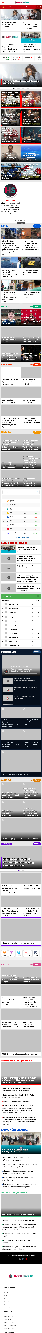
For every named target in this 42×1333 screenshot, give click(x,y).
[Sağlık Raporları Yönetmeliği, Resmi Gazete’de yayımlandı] (31, 410)
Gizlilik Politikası (9, 1317)
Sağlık (6, 1276)
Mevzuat (7, 1288)
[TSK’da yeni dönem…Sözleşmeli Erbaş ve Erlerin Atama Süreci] (11, 1006)
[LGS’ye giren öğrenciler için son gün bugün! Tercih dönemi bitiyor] (31, 14)
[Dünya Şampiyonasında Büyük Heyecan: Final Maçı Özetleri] (11, 709)
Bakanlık (6, 1279)
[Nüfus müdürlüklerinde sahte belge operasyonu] (11, 981)
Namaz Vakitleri (9, 1303)
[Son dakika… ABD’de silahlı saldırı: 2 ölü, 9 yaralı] (31, 262)
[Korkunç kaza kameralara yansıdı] (21, 758)
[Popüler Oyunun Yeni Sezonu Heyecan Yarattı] (31, 709)
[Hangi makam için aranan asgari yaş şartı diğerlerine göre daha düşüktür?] (8, 587)
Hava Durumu (8, 1297)
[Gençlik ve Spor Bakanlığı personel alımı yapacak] (31, 1006)
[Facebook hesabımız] (16, 1239)
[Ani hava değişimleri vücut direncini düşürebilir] (11, 14)
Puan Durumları (9, 1309)
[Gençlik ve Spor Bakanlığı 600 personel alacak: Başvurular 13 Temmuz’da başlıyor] (31, 981)
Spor (5, 1285)
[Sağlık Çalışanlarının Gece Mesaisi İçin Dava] (8, 569)
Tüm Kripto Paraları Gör (21, 537)
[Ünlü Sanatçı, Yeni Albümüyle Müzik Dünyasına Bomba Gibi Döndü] (8, 699)
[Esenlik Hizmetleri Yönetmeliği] (31, 392)
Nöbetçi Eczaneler (10, 1306)
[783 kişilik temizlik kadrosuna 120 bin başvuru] (21, 1032)
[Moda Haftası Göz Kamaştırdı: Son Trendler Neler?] (8, 691)
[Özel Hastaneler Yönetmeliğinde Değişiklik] (31, 372)
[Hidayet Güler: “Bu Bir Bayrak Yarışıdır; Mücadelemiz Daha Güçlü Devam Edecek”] (11, 37)
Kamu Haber (8, 1282)
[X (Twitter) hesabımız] (20, 1239)
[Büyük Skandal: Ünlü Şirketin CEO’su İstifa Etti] (8, 683)
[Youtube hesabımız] (26, 1239)
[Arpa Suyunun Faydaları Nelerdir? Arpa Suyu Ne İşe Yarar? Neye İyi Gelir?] (8, 558)
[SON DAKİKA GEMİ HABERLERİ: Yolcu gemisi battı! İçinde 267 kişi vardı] (11, 262)
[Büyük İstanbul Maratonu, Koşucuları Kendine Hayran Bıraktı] (8, 675)
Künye (6, 1323)
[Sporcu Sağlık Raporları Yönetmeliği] (11, 392)
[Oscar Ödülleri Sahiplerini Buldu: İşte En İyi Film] (11, 731)
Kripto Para (7, 1300)
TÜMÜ (21, 223)
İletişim (6, 1320)
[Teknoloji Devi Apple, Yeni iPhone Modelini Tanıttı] (31, 731)
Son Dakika (7, 1273)
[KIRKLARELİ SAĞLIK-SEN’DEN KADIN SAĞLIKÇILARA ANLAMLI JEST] (31, 37)
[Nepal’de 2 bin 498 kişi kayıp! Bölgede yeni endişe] (31, 285)
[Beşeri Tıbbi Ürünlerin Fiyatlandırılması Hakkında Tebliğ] (11, 372)
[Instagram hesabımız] (23, 1239)
